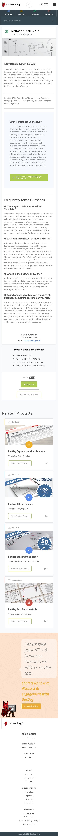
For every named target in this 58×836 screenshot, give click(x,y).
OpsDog (11, 4)
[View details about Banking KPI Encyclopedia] (29, 487)
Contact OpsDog (31, 706)
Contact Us (29, 781)
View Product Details (20, 463)
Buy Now (30, 384)
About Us (28, 774)
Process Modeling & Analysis (29, 820)
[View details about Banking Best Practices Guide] (29, 593)
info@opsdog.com (32, 340)
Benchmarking (28, 813)
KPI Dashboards (29, 817)
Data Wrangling (29, 824)
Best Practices (29, 803)
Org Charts (29, 796)
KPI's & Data (29, 792)
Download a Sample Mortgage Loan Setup (28, 177)
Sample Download (30, 395)
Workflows (29, 799)
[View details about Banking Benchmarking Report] (29, 540)
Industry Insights (29, 778)
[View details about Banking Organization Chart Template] (29, 435)
